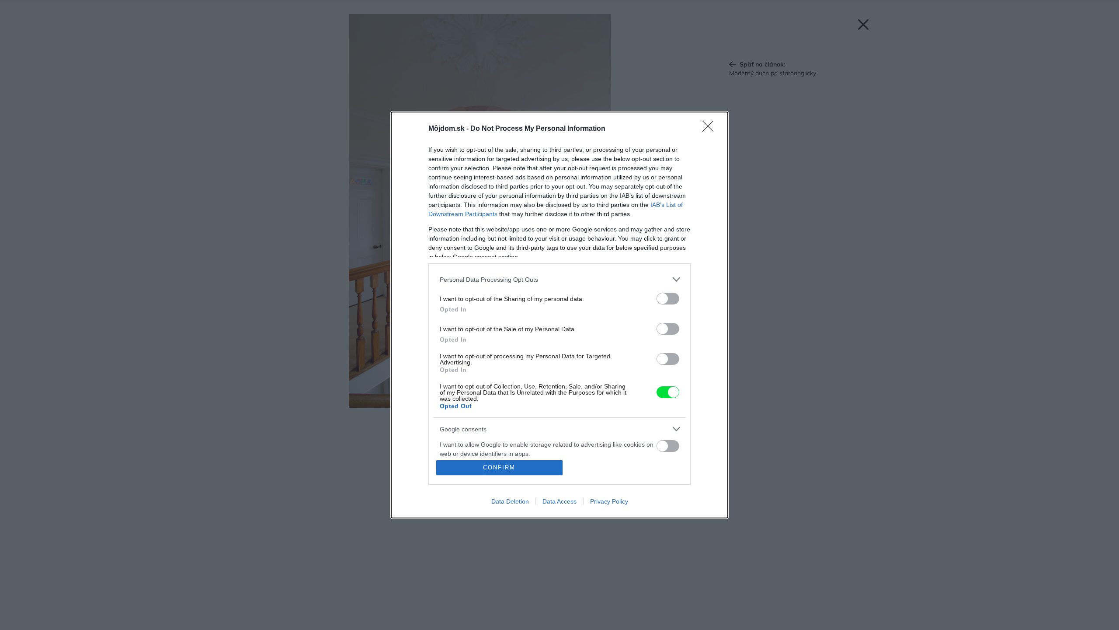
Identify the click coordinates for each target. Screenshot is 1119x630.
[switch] (668, 298)
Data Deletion (510, 501)
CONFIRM (499, 467)
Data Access (559, 501)
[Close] (710, 129)
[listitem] (559, 279)
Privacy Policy (609, 501)
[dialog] (559, 315)
